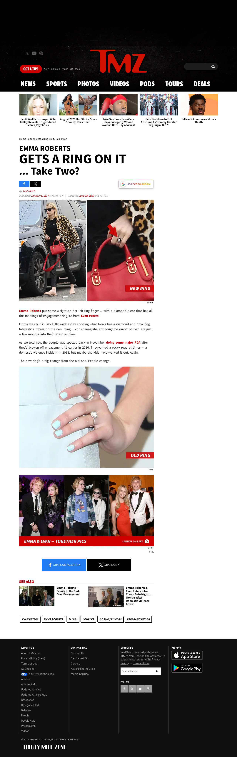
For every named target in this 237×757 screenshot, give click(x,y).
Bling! (72, 619)
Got (30, 69)
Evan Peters (30, 619)
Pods (147, 84)
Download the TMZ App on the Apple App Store (187, 655)
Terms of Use (29, 663)
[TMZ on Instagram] (41, 53)
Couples (88, 619)
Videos (119, 84)
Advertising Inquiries (83, 668)
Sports (56, 84)
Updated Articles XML (34, 694)
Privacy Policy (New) (33, 658)
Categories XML (30, 705)
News (28, 84)
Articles (25, 679)
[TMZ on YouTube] (140, 689)
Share (66, 564)
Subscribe (157, 671)
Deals (202, 84)
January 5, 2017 (40, 195)
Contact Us (77, 653)
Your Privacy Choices (41, 673)
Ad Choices (27, 668)
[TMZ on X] (27, 53)
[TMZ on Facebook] (22, 53)
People (25, 715)
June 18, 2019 (86, 195)
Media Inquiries (80, 673)
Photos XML (28, 725)
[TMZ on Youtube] (34, 53)
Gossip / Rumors (110, 619)
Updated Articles (31, 689)
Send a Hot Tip (79, 658)
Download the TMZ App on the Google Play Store (187, 668)
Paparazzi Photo (138, 619)
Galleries (26, 710)
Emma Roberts (53, 619)
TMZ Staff (29, 191)
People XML (28, 720)
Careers (75, 663)
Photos (88, 84)
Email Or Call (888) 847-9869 (62, 69)
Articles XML (28, 684)
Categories (27, 699)
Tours (174, 84)
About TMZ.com (31, 653)
